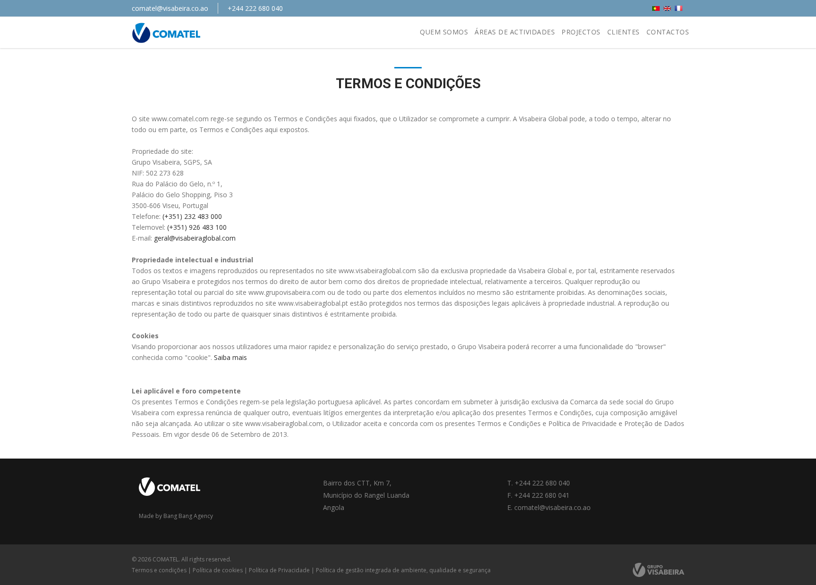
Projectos (581, 31)
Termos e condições (159, 570)
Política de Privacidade (279, 570)
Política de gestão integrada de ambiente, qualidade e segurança (403, 570)
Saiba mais (230, 357)
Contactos (667, 31)
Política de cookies (218, 570)
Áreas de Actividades (515, 31)
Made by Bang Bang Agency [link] (176, 516)
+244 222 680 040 (255, 8)
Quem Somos (444, 31)
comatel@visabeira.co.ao (170, 8)
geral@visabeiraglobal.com (195, 238)
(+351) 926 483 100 (197, 227)
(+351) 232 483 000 (193, 216)
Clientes (623, 31)
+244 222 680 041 (542, 495)
